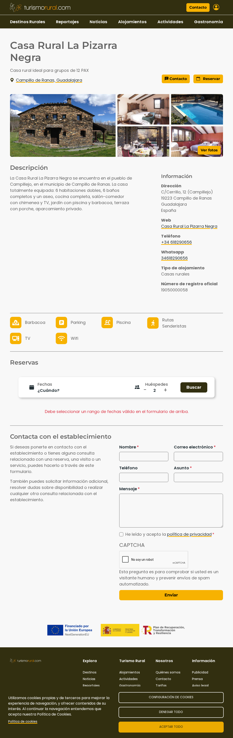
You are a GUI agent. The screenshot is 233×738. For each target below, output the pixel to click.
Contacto (198, 7)
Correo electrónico (193, 447)
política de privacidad (189, 534)
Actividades (170, 22)
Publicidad (200, 672)
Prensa (197, 679)
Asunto (181, 468)
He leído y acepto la (168, 534)
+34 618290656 (176, 242)
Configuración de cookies (171, 697)
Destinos (89, 672)
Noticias (98, 22)
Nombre (127, 447)
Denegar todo (171, 712)
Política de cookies (22, 721)
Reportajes (67, 22)
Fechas (45, 384)
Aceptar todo (171, 727)
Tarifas (161, 685)
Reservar (211, 79)
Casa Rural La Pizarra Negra (189, 226)
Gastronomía (208, 22)
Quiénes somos (168, 672)
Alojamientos (132, 22)
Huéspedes (156, 384)
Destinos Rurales (27, 22)
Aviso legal (200, 685)
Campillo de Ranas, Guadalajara (49, 80)
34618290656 (174, 258)
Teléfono (128, 468)
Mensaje (128, 489)
